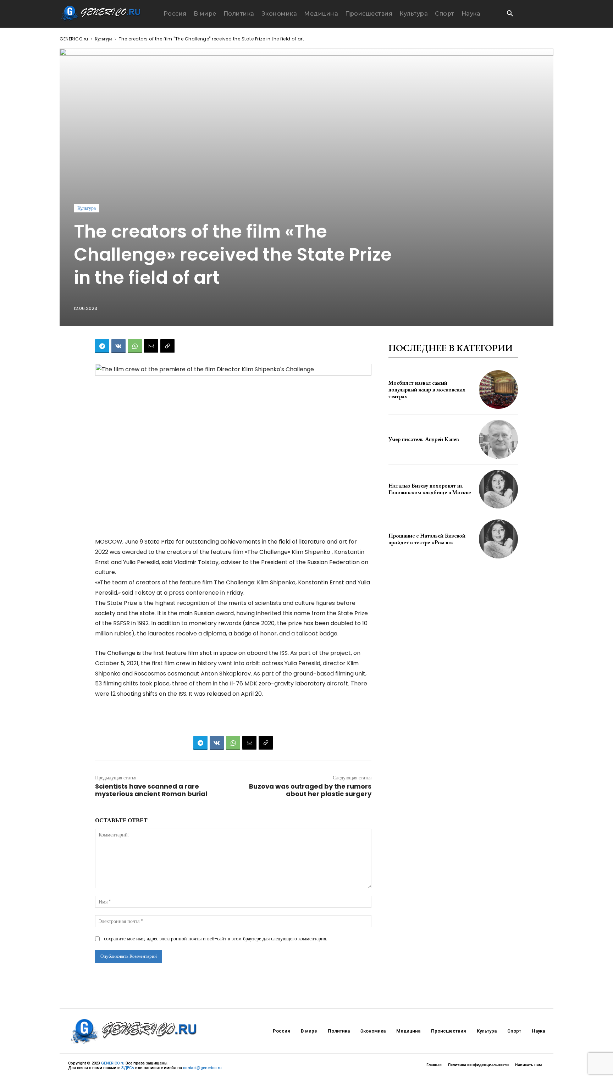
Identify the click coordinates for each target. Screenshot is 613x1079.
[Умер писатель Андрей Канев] (498, 439)
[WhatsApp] (135, 346)
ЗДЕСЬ (127, 1068)
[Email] (151, 346)
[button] (510, 14)
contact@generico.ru (202, 1068)
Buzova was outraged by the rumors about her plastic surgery (310, 790)
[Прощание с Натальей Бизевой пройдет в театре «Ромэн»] (498, 538)
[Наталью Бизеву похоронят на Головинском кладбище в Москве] (498, 489)
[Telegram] (102, 346)
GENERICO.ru (74, 39)
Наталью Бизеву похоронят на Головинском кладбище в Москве (429, 489)
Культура (103, 39)
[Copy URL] (167, 346)
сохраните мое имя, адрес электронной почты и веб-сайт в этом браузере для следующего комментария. (215, 938)
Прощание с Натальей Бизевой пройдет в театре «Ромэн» (426, 539)
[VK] (118, 346)
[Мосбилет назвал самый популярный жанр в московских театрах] (498, 389)
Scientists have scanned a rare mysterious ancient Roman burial (151, 790)
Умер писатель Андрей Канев (423, 439)
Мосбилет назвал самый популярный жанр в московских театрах (426, 389)
